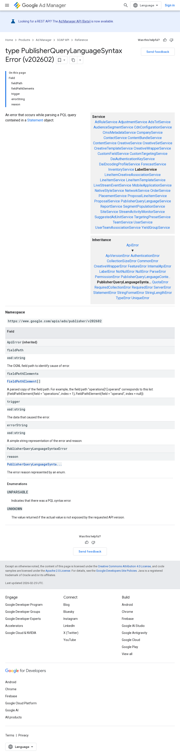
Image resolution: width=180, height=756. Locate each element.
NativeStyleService (109, 191)
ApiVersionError (118, 256)
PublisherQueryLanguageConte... (145, 277)
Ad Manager (52, 5)
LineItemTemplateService (146, 180)
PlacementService (113, 196)
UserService (143, 222)
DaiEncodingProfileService (119, 164)
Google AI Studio (133, 626)
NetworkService (137, 191)
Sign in (170, 5)
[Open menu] (7, 5)
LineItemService (112, 180)
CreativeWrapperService (152, 148)
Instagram (70, 619)
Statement (35, 120)
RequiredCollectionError (112, 287)
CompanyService (150, 132)
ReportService (111, 206)
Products (24, 40)
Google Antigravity (134, 633)
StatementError (104, 293)
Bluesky (68, 611)
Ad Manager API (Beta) (75, 21)
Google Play (130, 647)
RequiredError (142, 287)
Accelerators (14, 626)
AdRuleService (106, 122)
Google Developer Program (24, 604)
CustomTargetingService (148, 154)
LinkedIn (69, 626)
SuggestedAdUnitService (114, 217)
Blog (66, 604)
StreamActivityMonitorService (142, 212)
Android (127, 604)
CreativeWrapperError (110, 266)
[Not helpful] (171, 40)
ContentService (105, 143)
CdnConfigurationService (153, 127)
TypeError (123, 298)
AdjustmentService (132, 122)
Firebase (128, 619)
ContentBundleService (145, 138)
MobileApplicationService (152, 185)
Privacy (23, 735)
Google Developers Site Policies (116, 570)
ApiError (132, 245)
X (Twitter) (70, 633)
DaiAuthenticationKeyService (132, 159)
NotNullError (125, 271)
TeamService (123, 222)
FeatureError (137, 266)
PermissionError (107, 277)
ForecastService (153, 164)
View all (127, 654)
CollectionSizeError (122, 261)
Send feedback (157, 52)
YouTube (69, 640)
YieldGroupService (156, 227)
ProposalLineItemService (147, 196)
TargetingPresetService (152, 217)
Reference (81, 40)
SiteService (109, 212)
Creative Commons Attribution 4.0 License (124, 566)
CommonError (147, 261)
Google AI (11, 710)
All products (13, 717)
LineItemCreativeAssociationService (132, 175)
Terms (9, 735)
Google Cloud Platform (21, 703)
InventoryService (121, 169)
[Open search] (125, 5)
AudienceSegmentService (113, 127)
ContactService (115, 138)
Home (9, 40)
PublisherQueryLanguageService (146, 201)
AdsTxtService (159, 122)
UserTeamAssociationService (118, 227)
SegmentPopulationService (144, 206)
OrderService (160, 191)
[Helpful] (165, 40)
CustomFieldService (113, 154)
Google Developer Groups (22, 611)
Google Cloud (131, 640)
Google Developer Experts (23, 619)
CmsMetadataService (119, 132)
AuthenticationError (145, 256)
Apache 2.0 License (57, 570)
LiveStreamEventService (112, 185)
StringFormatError (130, 293)
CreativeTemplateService (113, 148)
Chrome (127, 611)
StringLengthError (158, 293)
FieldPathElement (22, 381)
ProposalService (107, 201)
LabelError (107, 271)
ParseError (157, 271)
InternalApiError (159, 266)
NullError (142, 271)
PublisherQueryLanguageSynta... (34, 464)
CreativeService (129, 143)
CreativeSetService (157, 143)
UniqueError (140, 298)
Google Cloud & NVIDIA (20, 633)
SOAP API (63, 40)
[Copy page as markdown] (73, 60)
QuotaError (160, 282)
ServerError (162, 287)
